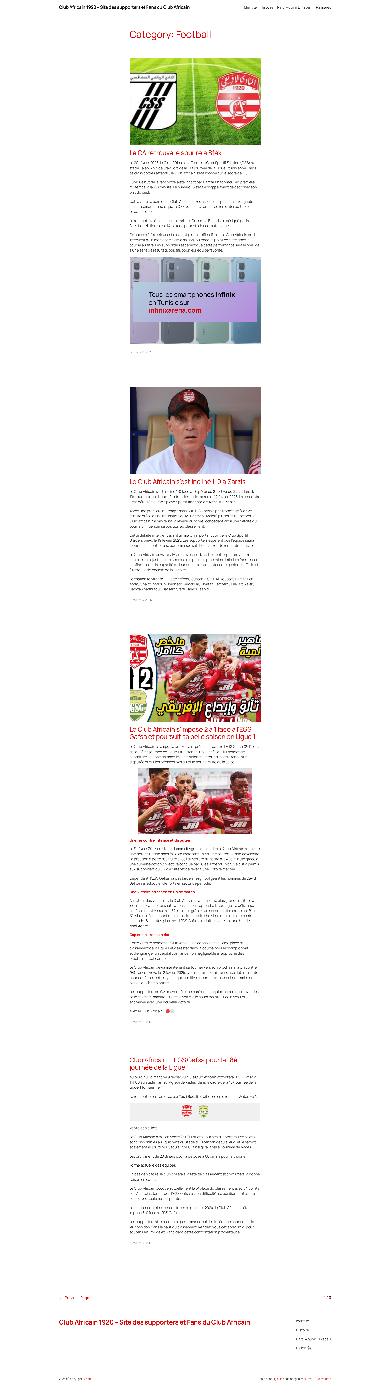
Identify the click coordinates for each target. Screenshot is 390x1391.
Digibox (277, 1379)
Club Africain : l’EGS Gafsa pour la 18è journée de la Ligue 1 (183, 1063)
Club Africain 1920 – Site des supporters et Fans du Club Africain (124, 7)
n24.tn (87, 1379)
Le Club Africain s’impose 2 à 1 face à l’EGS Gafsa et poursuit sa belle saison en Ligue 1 (193, 732)
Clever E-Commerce (318, 1379)
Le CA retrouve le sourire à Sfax (176, 152)
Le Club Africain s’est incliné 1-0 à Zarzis (188, 481)
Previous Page (74, 1297)
